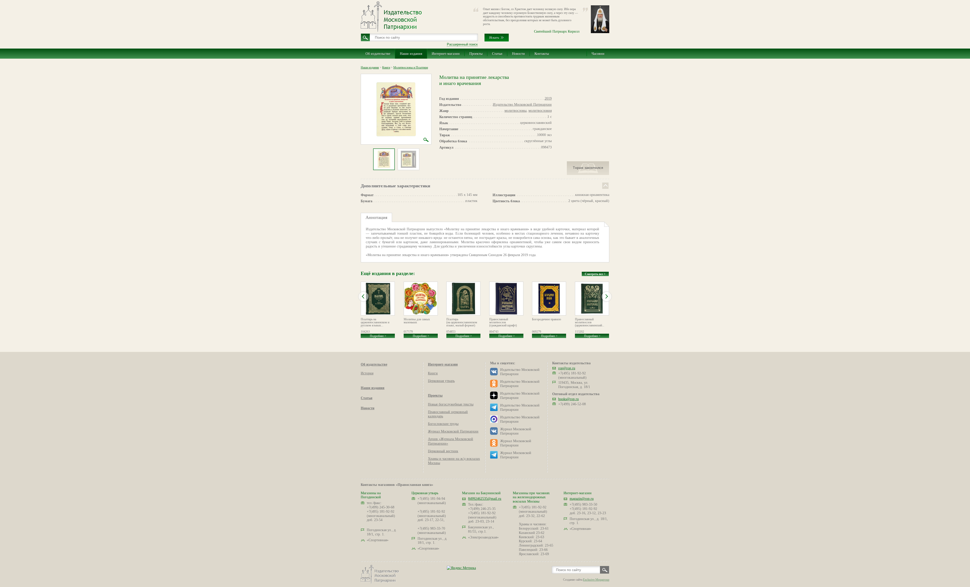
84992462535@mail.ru (484, 499)
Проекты (475, 54)
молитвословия (540, 110)
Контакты (542, 54)
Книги (386, 67)
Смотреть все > (595, 274)
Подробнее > (378, 336)
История (367, 373)
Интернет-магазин (446, 54)
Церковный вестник (443, 451)
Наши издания (411, 54)
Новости (518, 54)
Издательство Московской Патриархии (522, 104)
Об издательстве (378, 54)
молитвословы (515, 110)
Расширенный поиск (462, 44)
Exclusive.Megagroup (596, 579)
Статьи (497, 54)
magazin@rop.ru (582, 499)
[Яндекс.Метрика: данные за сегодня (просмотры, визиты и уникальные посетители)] (461, 568)
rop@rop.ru (566, 368)
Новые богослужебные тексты (450, 404)
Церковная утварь (441, 381)
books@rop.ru (568, 399)
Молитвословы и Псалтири (410, 67)
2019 (548, 98)
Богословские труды (443, 424)
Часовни (598, 54)
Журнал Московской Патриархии (453, 431)
